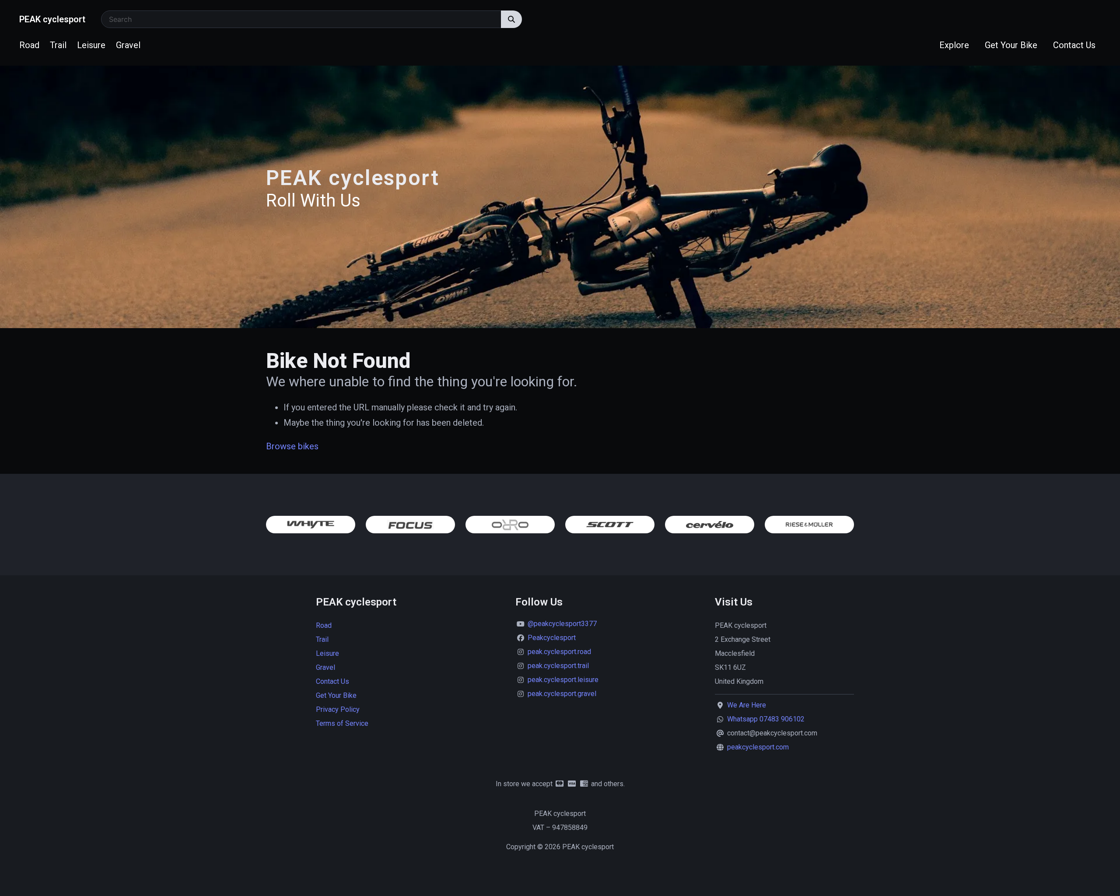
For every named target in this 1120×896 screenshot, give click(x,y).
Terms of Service (342, 723)
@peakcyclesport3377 (562, 624)
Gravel (128, 45)
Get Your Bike (1011, 45)
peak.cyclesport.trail (558, 666)
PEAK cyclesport (52, 19)
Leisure (91, 45)
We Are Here (746, 705)
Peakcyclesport (552, 638)
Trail (58, 45)
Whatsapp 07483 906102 (766, 719)
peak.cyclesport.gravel (562, 694)
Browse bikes (292, 446)
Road (29, 45)
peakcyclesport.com (758, 747)
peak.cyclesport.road (559, 652)
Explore (954, 45)
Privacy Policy (338, 709)
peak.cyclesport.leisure (563, 680)
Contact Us (1074, 45)
